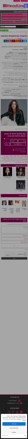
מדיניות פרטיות (5, 435)
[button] (26, 6)
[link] (25, 436)
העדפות (14, 432)
